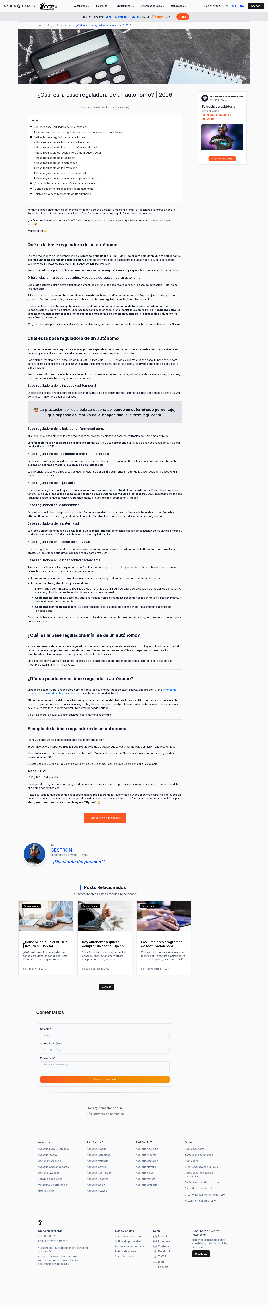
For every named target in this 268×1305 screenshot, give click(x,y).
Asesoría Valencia (97, 1160)
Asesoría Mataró (145, 1178)
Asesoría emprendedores (53, 1166)
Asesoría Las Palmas (99, 1172)
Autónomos (80, 6)
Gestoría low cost (48, 1172)
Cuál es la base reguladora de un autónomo (60, 137)
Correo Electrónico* (51, 1043)
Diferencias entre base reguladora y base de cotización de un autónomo (80, 132)
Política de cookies (126, 1251)
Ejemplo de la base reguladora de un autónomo (62, 193)
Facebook (164, 1251)
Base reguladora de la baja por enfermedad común (67, 147)
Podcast (163, 1266)
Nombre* (45, 1028)
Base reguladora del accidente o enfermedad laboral (68, 152)
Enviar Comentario (105, 1079)
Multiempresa (124, 6)
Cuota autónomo (195, 1148)
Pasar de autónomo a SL (199, 1188)
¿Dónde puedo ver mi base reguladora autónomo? (64, 188)
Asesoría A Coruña (147, 1148)
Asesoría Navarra (146, 1166)
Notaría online (46, 1190)
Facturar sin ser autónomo (200, 1200)
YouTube (163, 1246)
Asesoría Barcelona (98, 1154)
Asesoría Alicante (146, 1154)
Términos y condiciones (129, 1236)
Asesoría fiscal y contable (53, 1148)
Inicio (41, 25)
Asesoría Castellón (147, 1160)
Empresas (101, 6)
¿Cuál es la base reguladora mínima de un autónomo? (66, 183)
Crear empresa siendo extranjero (205, 1194)
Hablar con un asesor (105, 818)
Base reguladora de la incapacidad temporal (63, 142)
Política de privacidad (128, 1241)
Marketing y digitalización (53, 1184)
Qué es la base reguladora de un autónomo (60, 126)
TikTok (162, 1256)
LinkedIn (163, 1236)
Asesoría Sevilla (96, 1166)
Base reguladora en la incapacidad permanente (65, 178)
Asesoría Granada (146, 1184)
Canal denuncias (125, 1256)
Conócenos (177, 6)
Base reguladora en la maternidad (56, 162)
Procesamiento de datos (129, 1246)
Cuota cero (191, 1160)
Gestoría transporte (49, 1160)
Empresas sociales (151, 6)
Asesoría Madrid (96, 1148)
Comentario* (47, 1058)
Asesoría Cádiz (96, 1184)
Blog (50, 25)
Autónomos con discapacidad (202, 1182)
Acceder (256, 5)
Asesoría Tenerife (97, 1178)
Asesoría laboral (47, 1154)
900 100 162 (236, 5)
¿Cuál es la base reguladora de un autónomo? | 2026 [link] (103, 25)
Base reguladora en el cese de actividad (61, 173)
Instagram (164, 1241)
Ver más (106, 986)
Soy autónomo (64, 25)
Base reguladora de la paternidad (56, 167)
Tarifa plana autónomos (199, 1154)
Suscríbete (201, 1253)
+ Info (182, 16)
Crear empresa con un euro (201, 1166)
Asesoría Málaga (97, 1190)
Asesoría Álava (145, 1172)
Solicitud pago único (50, 1178)
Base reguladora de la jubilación (55, 157)
